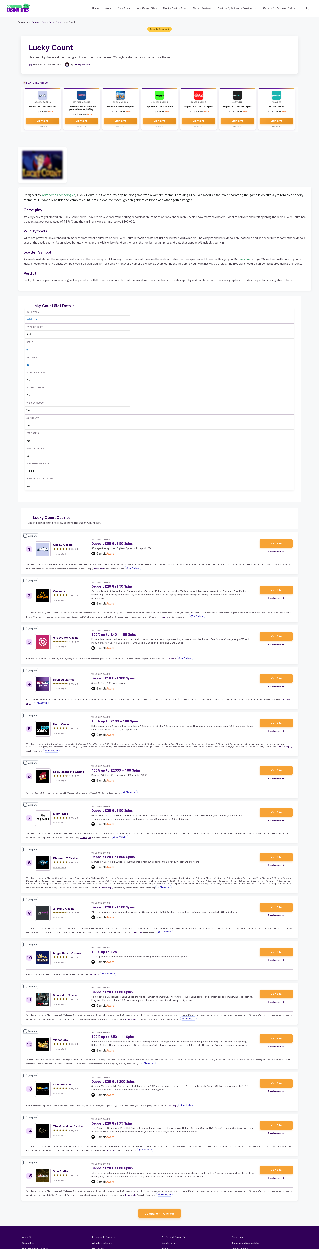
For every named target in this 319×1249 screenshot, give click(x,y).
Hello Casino (62, 724)
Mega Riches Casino (67, 953)
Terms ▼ (42, 126)
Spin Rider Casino (65, 995)
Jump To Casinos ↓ (159, 29)
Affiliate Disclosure (102, 1242)
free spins (243, 259)
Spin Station (61, 1171)
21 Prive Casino (64, 908)
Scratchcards (239, 1237)
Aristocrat (32, 319)
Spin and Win (62, 1084)
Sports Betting (169, 1242)
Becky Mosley (82, 64)
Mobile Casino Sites (174, 8)
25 (27, 364)
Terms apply (99, 569)
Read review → (276, 551)
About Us (27, 1237)
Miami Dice (60, 814)
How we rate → (59, 554)
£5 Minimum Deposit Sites (246, 1242)
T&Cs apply (170, 659)
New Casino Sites (146, 8)
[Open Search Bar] (307, 8)
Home (95, 8)
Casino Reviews (202, 8)
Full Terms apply (284, 747)
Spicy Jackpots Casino (68, 772)
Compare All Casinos (159, 1213)
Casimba (59, 591)
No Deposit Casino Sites (175, 1237)
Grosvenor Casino (66, 637)
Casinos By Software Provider (235, 8)
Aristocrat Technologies (58, 195)
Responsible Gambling (104, 1237)
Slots (108, 8)
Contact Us (28, 1242)
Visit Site (42, 121)
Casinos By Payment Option (279, 8)
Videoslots (60, 1040)
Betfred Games (63, 679)
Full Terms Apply (105, 888)
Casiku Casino (63, 545)
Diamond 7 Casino (65, 858)
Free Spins (124, 8)
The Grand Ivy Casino (68, 1126)
